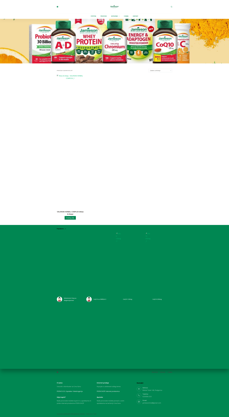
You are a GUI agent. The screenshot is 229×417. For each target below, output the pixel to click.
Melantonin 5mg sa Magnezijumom (70, 299)
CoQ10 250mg (157, 299)
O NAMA (126, 16)
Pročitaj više (70, 218)
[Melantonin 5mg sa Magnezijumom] (59, 299)
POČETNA (93, 16)
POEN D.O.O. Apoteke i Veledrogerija (70, 391)
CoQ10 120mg (127, 299)
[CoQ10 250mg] (148, 299)
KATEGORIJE (114, 16)
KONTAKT (135, 16)
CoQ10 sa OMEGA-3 (99, 299)
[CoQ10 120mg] (118, 299)
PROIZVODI (104, 16)
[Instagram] (57, 6)
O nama (170, 372)
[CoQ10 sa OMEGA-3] (89, 299)
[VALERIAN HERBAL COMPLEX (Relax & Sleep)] (70, 141)
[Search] (171, 6)
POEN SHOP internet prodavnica (108, 391)
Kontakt (162, 372)
